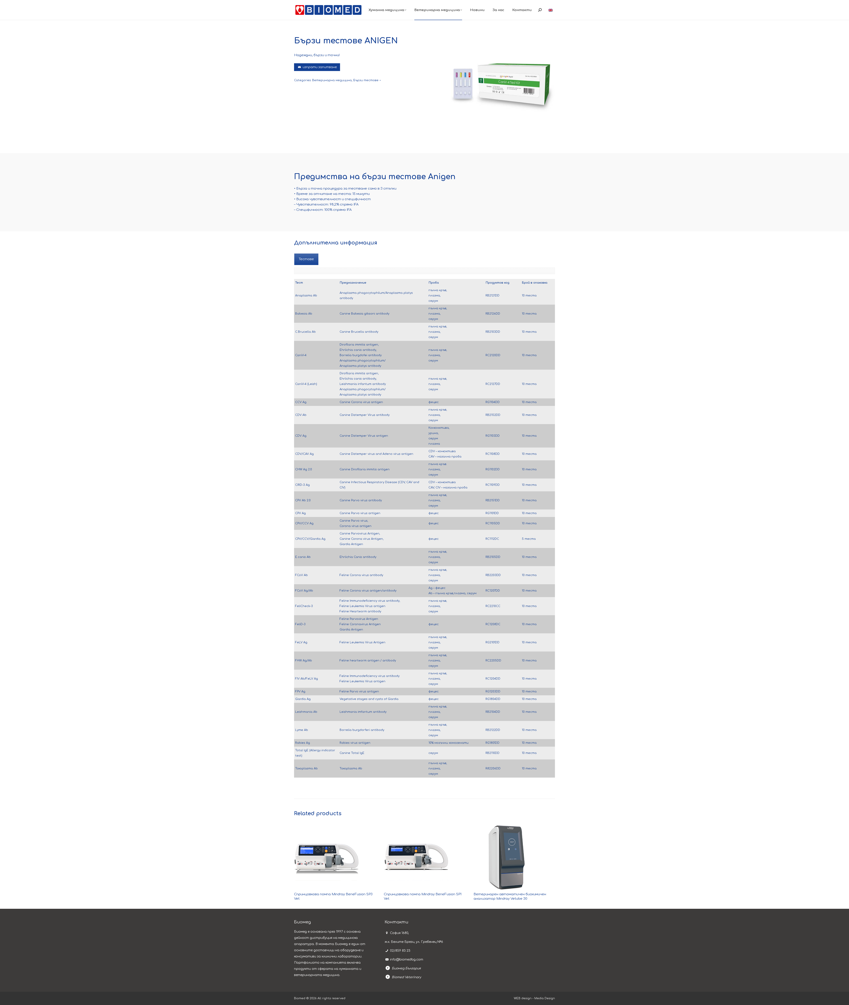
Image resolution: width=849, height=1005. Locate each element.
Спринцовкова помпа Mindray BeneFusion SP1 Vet (422, 896)
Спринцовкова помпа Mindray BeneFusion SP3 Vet (333, 896)
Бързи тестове (366, 80)
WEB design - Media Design (534, 998)
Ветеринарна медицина (332, 80)
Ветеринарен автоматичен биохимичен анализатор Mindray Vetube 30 (510, 896)
